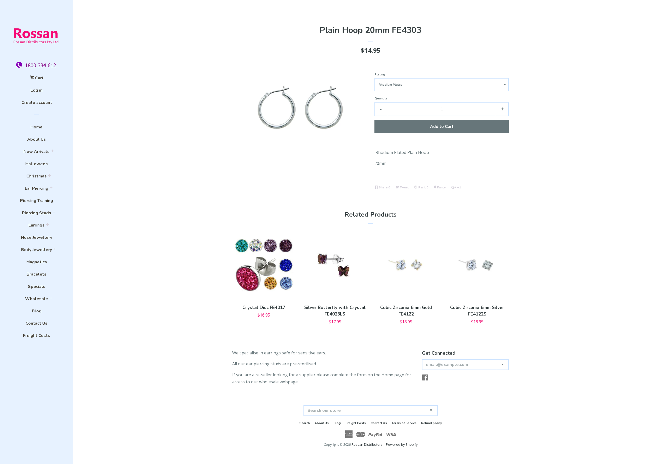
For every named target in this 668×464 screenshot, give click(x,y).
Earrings (36, 225)
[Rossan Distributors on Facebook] (425, 378)
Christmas (36, 176)
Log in (37, 90)
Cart (39, 78)
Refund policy (431, 423)
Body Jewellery (36, 250)
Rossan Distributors (367, 444)
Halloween (36, 164)
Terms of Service (404, 423)
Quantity (380, 98)
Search (304, 423)
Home (37, 127)
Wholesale (36, 299)
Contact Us (36, 323)
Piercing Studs (36, 213)
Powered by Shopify (402, 444)
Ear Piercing (36, 188)
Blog (36, 311)
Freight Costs (36, 335)
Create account (36, 102)
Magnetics (36, 262)
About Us (36, 139)
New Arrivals (36, 151)
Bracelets (36, 274)
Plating (379, 74)
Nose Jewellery (36, 237)
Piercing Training (36, 201)
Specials (36, 286)
